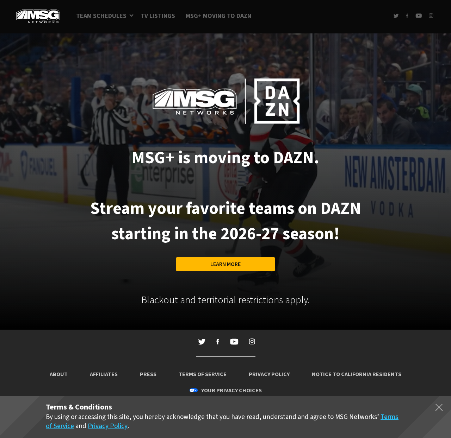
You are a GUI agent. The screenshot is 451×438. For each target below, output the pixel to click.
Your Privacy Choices (231, 390)
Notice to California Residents (356, 374)
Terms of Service (203, 374)
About (59, 374)
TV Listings (158, 16)
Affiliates (104, 374)
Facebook (407, 16)
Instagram (431, 16)
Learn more (225, 264)
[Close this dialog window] (439, 409)
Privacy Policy (269, 374)
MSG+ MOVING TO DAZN (218, 16)
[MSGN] (38, 17)
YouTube (419, 16)
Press (148, 374)
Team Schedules (101, 16)
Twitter (396, 16)
